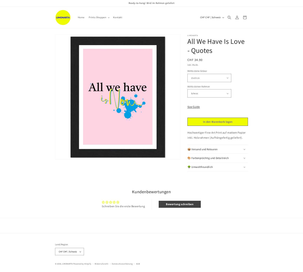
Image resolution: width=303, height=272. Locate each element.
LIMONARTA (67, 264)
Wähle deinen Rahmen (198, 86)
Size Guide (193, 107)
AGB (138, 264)
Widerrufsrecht (102, 264)
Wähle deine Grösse (197, 70)
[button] (99, 17)
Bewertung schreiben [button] (179, 204)
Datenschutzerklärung (122, 264)
